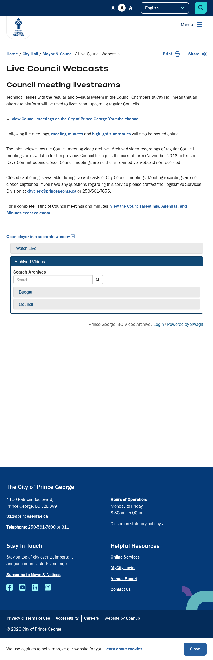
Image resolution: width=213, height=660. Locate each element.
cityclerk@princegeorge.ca (51, 191)
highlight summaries (111, 134)
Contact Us (121, 589)
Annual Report (124, 578)
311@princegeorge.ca (27, 516)
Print (167, 54)
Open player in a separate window (38, 236)
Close (195, 649)
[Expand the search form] (201, 8)
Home (12, 54)
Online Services (125, 557)
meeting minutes (67, 134)
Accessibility (67, 618)
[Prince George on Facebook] (9, 587)
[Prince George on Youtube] (22, 587)
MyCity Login (123, 567)
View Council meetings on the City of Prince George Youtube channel (75, 119)
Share (193, 54)
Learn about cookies (123, 649)
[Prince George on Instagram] (48, 587)
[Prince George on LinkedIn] (35, 587)
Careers (91, 618)
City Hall (30, 54)
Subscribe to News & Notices (33, 575)
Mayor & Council (58, 54)
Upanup (133, 618)
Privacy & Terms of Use (28, 618)
